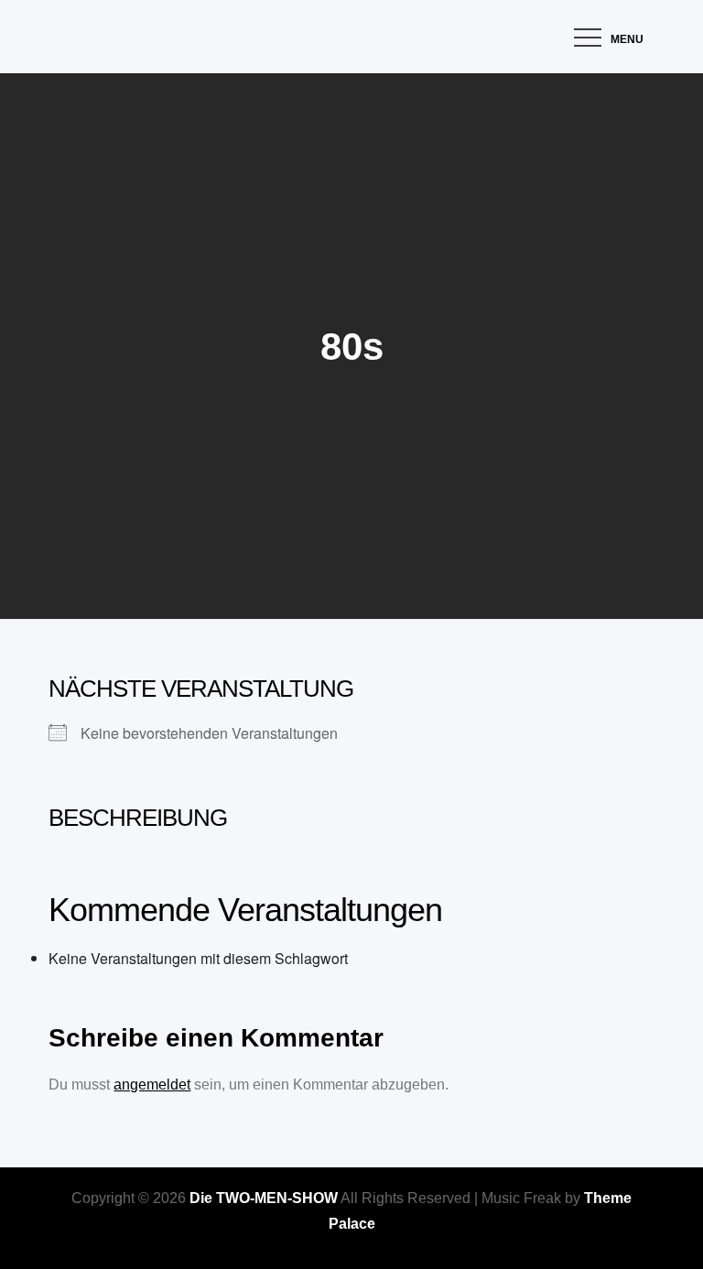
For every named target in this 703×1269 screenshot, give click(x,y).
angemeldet (152, 1084)
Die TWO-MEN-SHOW (263, 1198)
